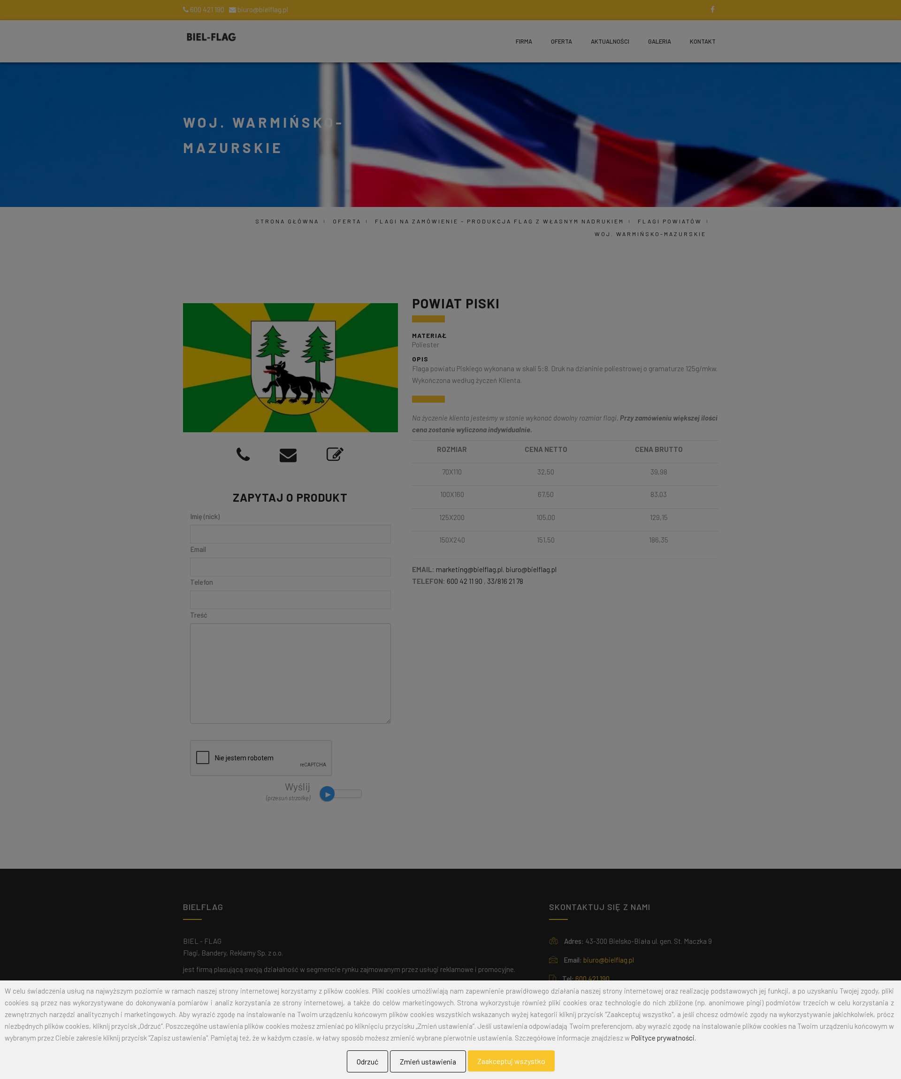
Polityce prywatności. (663, 1037)
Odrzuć (367, 1061)
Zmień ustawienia (428, 1061)
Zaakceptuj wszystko (511, 1060)
